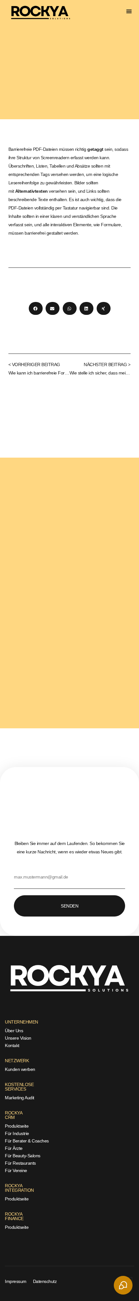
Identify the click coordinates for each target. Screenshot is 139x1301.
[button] (129, 11)
